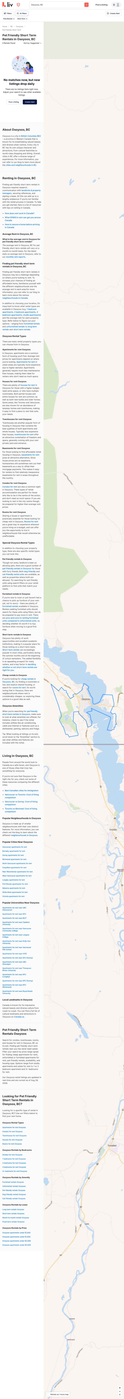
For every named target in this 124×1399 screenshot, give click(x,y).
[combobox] (31, 5)
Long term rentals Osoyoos (13, 1209)
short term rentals (21, 329)
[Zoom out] (120, 1391)
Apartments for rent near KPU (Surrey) (17, 981)
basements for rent (30, 455)
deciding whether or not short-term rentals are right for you (19, 667)
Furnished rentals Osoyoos (13, 1182)
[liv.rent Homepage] (7, 4)
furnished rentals (32, 323)
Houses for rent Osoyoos (12, 1140)
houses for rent (28, 385)
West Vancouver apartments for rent (16, 876)
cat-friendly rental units (13, 574)
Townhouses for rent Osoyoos (14, 1136)
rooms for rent (19, 687)
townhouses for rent (24, 434)
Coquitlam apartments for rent (14, 867)
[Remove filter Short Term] (26, 19)
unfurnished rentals (15, 326)
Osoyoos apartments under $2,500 (16, 1245)
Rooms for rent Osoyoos (12, 1144)
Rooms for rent (31, 521)
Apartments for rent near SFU (14, 914)
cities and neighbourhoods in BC (21, 165)
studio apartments (31, 315)
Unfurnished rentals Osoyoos (14, 1186)
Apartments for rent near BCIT (14, 918)
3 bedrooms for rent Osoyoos (14, 1167)
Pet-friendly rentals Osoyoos (13, 1190)
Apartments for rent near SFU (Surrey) (17, 958)
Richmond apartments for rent (14, 859)
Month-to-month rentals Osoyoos (15, 1218)
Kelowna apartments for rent (13, 888)
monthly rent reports (15, 257)
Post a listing (102, 5)
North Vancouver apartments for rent (17, 863)
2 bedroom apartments (25, 312)
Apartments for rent (25, 362)
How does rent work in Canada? (19, 213)
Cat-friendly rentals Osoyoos (13, 1198)
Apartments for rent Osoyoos (14, 1127)
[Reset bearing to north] (120, 1395)
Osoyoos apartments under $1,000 (16, 1233)
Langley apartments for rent (13, 880)
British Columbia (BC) (31, 136)
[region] (84, 710)
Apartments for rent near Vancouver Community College (16, 929)
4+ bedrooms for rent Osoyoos (14, 1171)
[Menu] (116, 5)
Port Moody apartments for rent (15, 884)
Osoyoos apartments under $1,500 (16, 1237)
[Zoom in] (120, 1388)
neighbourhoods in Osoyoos (24, 835)
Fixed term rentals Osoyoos (13, 1222)
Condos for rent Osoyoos (12, 1131)
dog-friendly (30, 571)
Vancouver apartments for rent (14, 847)
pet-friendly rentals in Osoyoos (16, 568)
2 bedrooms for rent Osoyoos (14, 1163)
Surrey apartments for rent (13, 855)
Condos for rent (9, 486)
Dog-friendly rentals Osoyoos (14, 1194)
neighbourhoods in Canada (15, 298)
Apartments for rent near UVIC (14, 954)
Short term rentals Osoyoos (13, 1213)
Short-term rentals (11, 650)
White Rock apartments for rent (14, 892)
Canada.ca (19, 1016)
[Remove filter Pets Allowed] (14, 19)
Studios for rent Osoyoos (12, 1155)
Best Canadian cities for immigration (21, 790)
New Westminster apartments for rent (17, 872)
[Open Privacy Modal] (18, 5)
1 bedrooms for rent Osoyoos (14, 1159)
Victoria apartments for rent (13, 896)
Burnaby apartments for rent (13, 851)
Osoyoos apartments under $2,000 (16, 1241)
